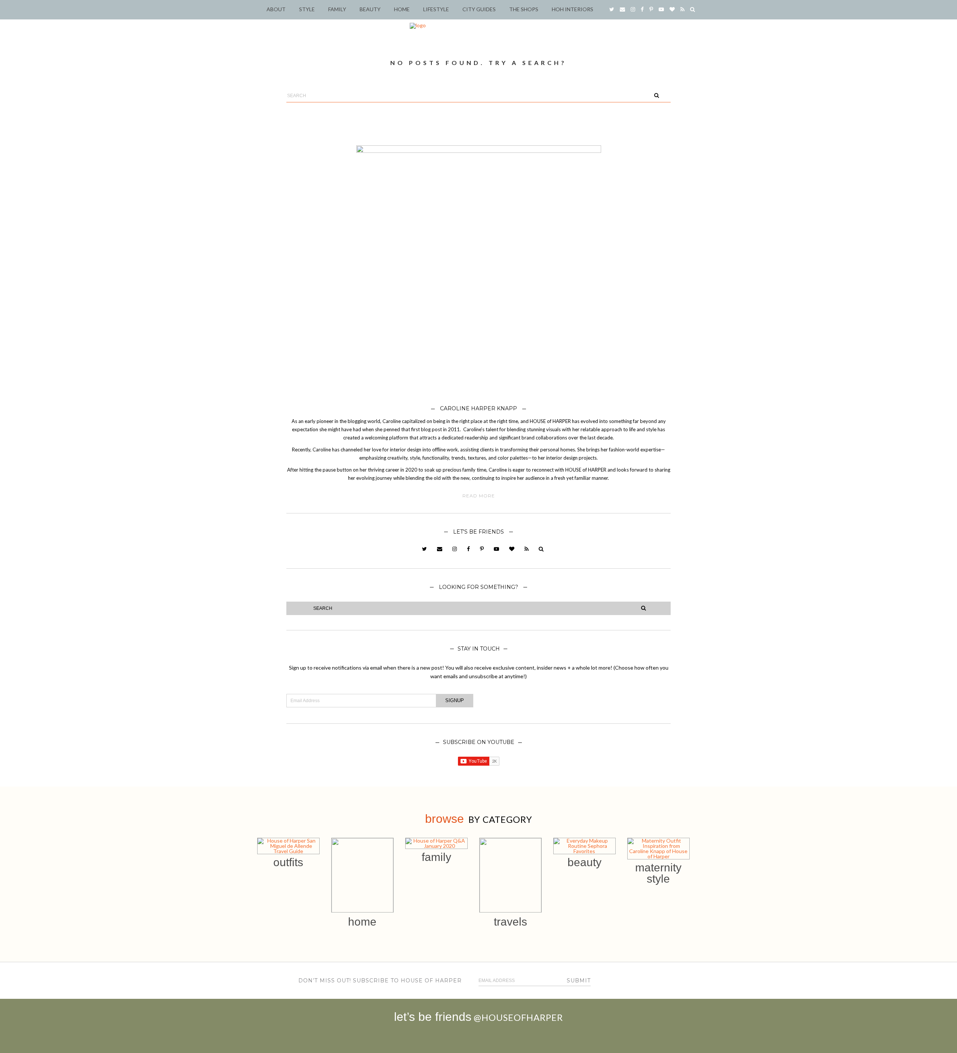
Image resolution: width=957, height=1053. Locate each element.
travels (510, 921)
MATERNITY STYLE (658, 873)
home (362, 921)
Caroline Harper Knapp (478, 408)
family (436, 857)
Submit (579, 980)
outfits (288, 862)
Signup (454, 700)
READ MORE (478, 496)
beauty (584, 862)
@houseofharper (518, 1017)
